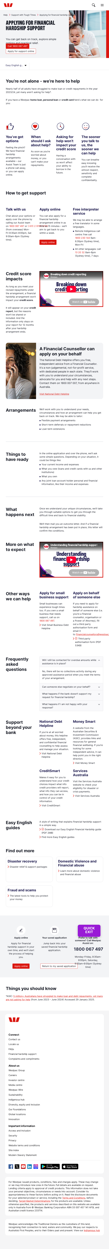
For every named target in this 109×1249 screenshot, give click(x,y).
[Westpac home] (8, 5)
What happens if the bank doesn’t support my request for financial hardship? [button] (66, 695)
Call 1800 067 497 (17, 46)
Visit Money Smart (85, 763)
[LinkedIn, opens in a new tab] (29, 1166)
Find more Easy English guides (58, 837)
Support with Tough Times (23, 15)
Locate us (14, 1044)
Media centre (15, 1085)
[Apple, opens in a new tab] (69, 1166)
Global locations (17, 1114)
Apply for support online (21, 51)
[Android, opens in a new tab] (50, 1166)
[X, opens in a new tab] (17, 1166)
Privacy (12, 1140)
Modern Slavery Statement (23, 1155)
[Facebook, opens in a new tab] (11, 1166)
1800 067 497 (16, 226)
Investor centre (16, 1080)
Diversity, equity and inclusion (24, 1104)
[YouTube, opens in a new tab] (23, 1166)
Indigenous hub (17, 1099)
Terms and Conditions (73, 1197)
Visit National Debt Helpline (54, 393)
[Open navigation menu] (102, 5)
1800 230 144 (82, 237)
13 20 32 (80, 252)
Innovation (14, 1119)
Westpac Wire (16, 1089)
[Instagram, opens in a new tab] (35, 1166)
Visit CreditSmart (51, 805)
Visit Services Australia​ (87, 795)
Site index (14, 1150)
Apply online (48, 242)
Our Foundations (17, 1109)
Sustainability (16, 1094)
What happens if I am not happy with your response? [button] (64, 706)
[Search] (93, 5)
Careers (13, 1075)
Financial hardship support (22, 1054)
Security (13, 1135)
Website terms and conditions (24, 1145)
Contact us (14, 1039)
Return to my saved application (59, 966)
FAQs (11, 1049)
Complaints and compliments (24, 1058)
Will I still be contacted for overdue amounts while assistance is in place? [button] (69, 662)
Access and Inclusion (20, 1130)
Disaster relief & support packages (28, 866)
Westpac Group (17, 1070)
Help (5, 15)
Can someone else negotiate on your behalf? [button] (66, 686)
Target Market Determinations (34, 1201)
